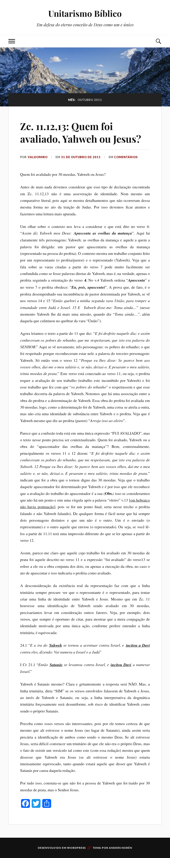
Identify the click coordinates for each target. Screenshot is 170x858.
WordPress (76, 847)
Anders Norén (120, 847)
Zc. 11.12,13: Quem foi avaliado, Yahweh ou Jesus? (80, 132)
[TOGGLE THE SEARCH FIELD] (158, 41)
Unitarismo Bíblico (85, 13)
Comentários (126, 157)
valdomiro (38, 157)
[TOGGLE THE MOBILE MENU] (11, 41)
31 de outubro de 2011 (81, 157)
